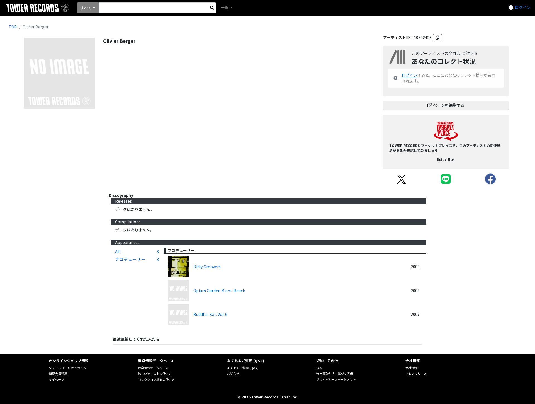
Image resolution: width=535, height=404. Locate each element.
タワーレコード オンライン (67, 368)
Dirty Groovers (207, 266)
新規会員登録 (58, 373)
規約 (319, 368)
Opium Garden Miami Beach (219, 290)
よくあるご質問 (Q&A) (243, 368)
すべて (86, 8)
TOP (13, 27)
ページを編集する (448, 105)
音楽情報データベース (153, 368)
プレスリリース (416, 373)
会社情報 (411, 368)
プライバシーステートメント (336, 379)
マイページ (56, 379)
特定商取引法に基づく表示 (334, 373)
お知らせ (233, 373)
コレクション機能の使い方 (156, 379)
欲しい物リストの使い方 (155, 373)
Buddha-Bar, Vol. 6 (210, 314)
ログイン (523, 7)
